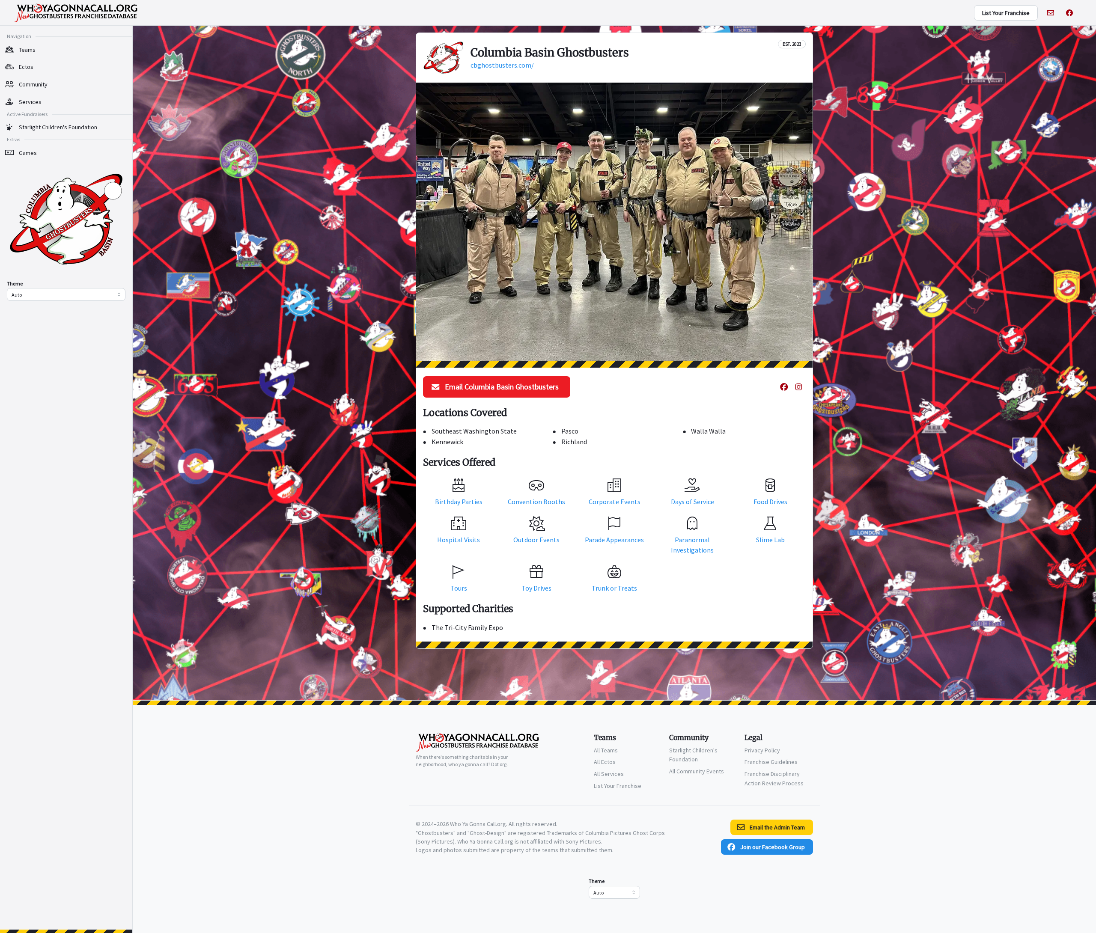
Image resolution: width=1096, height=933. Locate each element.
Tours (458, 588)
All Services (609, 774)
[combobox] (66, 294)
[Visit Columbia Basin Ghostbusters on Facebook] (784, 387)
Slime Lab (770, 539)
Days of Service (692, 501)
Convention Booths (536, 501)
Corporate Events (614, 501)
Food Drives (770, 501)
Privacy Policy (762, 750)
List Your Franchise (617, 786)
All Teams (606, 750)
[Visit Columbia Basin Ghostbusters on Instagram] (798, 387)
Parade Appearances (614, 539)
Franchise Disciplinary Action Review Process (774, 778)
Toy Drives (536, 588)
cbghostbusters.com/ (502, 65)
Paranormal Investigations (692, 545)
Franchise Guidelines (771, 762)
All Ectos (605, 762)
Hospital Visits (458, 539)
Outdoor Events (536, 539)
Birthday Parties (458, 501)
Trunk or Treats (614, 588)
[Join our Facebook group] (1069, 13)
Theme (15, 283)
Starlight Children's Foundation (693, 755)
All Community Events (696, 771)
